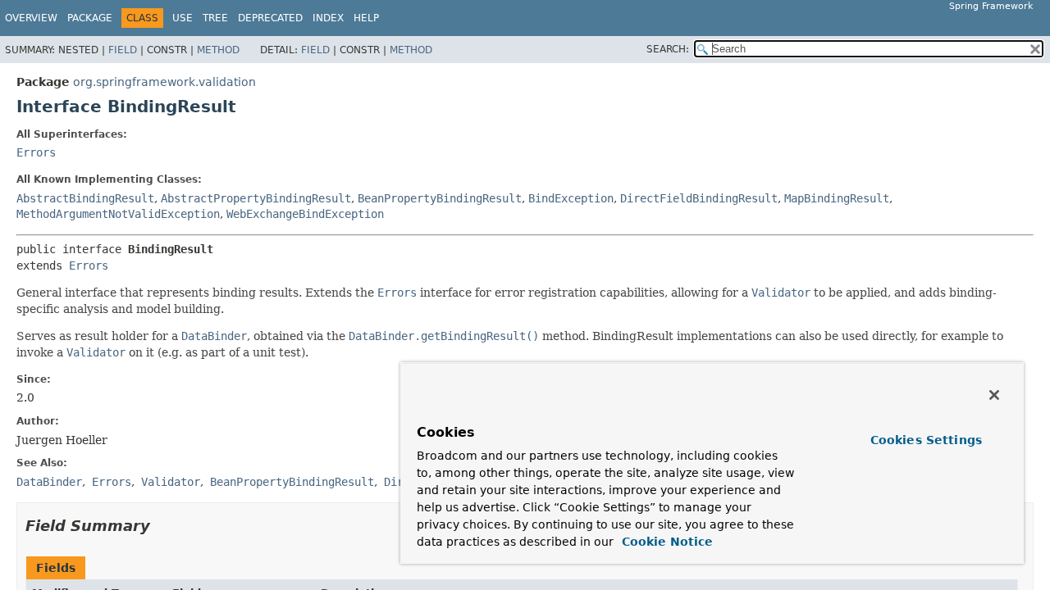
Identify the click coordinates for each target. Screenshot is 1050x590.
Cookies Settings (926, 440)
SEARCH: (667, 49)
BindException (571, 198)
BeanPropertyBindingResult (440, 198)
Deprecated (270, 18)
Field (122, 50)
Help (366, 18)
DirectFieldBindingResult (699, 198)
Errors (36, 152)
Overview (31, 18)
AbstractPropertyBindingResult (256, 198)
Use (182, 18)
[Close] (994, 395)
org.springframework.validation (164, 81)
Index (328, 18)
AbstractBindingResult (85, 198)
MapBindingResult (836, 198)
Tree (215, 18)
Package (89, 18)
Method (218, 50)
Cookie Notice (665, 541)
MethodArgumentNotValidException (118, 213)
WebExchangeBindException (305, 213)
